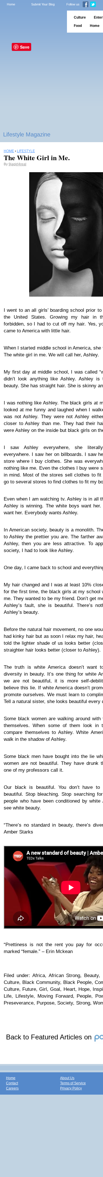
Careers (12, 1088)
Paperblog (31, 22)
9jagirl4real (17, 164)
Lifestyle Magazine (26, 134)
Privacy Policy (71, 1088)
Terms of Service (73, 1083)
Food (78, 26)
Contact (12, 1083)
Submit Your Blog (43, 4)
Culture (80, 17)
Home (11, 4)
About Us (67, 1078)
